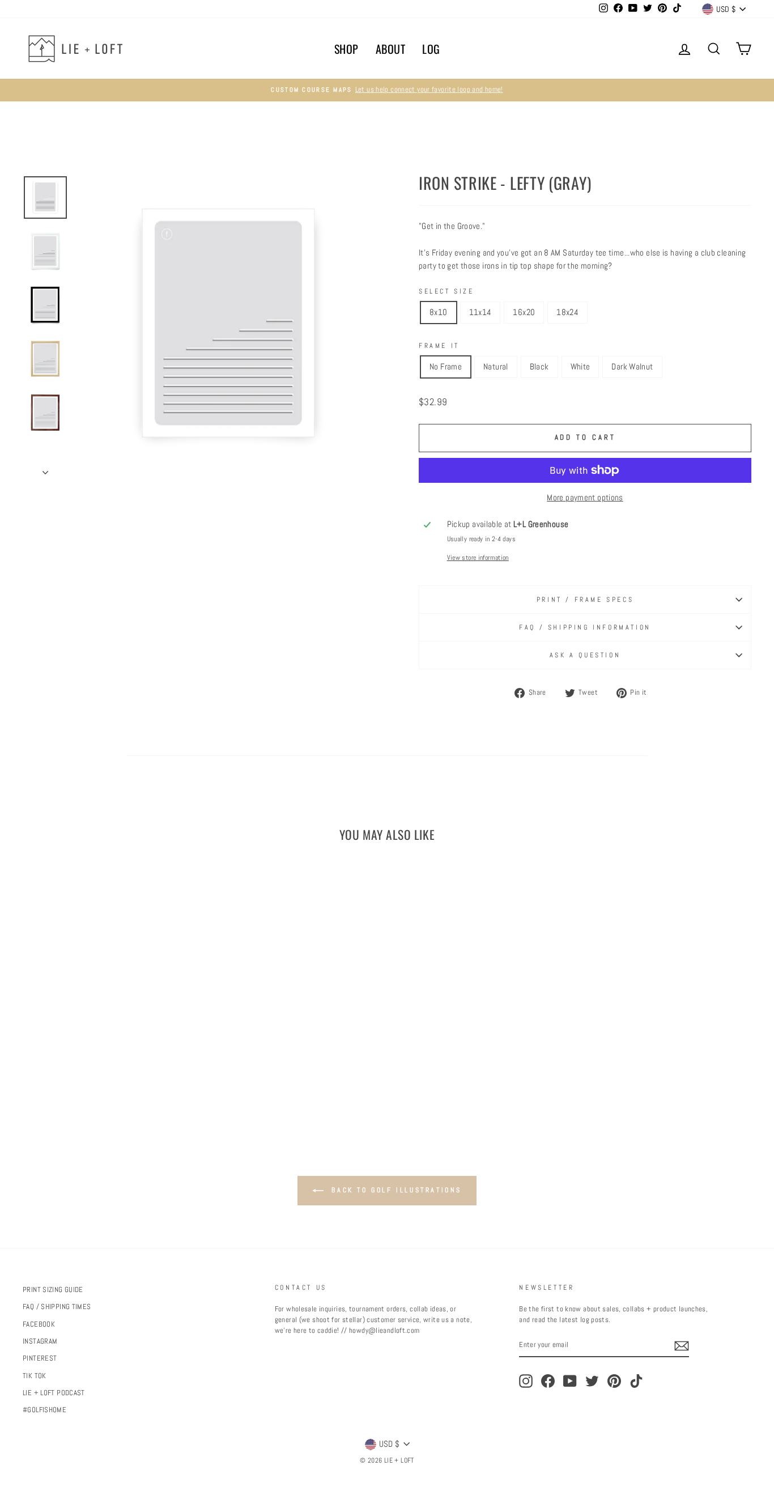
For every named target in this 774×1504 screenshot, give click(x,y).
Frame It (439, 345)
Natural (495, 366)
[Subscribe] (681, 1346)
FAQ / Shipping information (585, 627)
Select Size (446, 291)
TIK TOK (34, 1375)
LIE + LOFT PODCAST (54, 1392)
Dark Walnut (632, 366)
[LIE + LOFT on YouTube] (570, 1381)
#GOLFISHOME (44, 1409)
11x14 (480, 312)
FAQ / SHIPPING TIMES (57, 1306)
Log (431, 48)
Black (539, 366)
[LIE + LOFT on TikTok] (636, 1381)
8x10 (438, 312)
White (580, 366)
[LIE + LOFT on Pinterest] (614, 1381)
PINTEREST (40, 1358)
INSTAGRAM (40, 1341)
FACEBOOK (39, 1324)
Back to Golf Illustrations (395, 1190)
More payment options (585, 497)
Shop (346, 48)
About (391, 48)
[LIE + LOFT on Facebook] (548, 1381)
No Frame (445, 366)
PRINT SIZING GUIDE (53, 1289)
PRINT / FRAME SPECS (585, 599)
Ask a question (585, 655)
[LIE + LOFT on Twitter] (592, 1381)
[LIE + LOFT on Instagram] (526, 1381)
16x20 (524, 312)
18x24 (567, 312)
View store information (478, 557)
